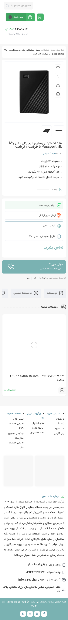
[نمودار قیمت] (58, 94)
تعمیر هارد (18, 419)
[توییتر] (37, 614)
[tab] (55, 293)
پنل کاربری (59, 433)
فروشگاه (60, 419)
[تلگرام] (30, 614)
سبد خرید (59, 428)
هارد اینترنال (38, 423)
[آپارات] (23, 614)
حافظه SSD (38, 428)
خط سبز (60, 50)
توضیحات (52, 293)
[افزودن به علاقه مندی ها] (58, 67)
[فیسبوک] (44, 614)
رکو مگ (60, 424)
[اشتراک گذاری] (58, 85)
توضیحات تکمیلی (22, 293)
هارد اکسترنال (48, 50)
